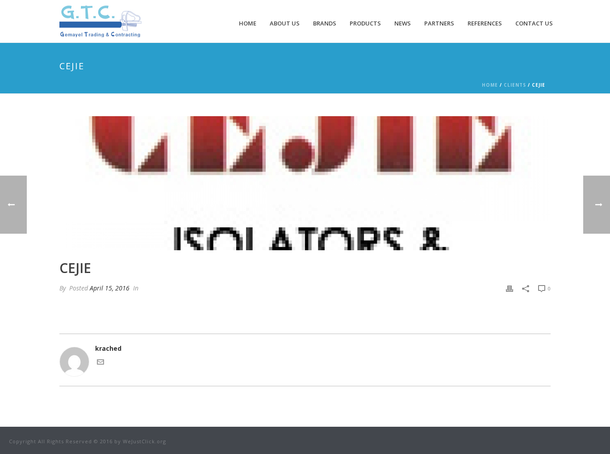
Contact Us (534, 23)
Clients (515, 85)
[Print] (509, 288)
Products (365, 23)
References (485, 23)
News (402, 23)
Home (247, 23)
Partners (439, 23)
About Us (285, 23)
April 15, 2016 (110, 288)
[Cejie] (305, 183)
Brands (324, 23)
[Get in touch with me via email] (100, 363)
